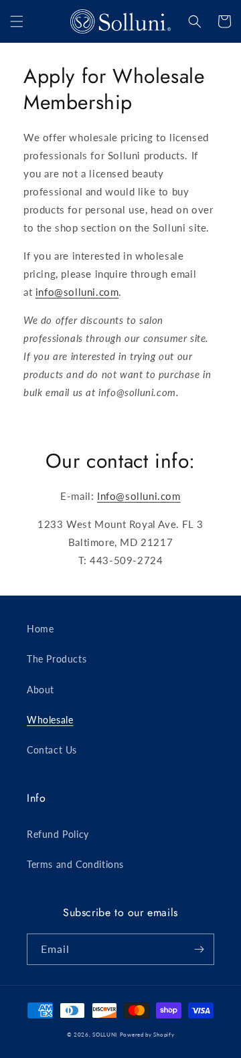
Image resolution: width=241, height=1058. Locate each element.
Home (40, 628)
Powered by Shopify (147, 1034)
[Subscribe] (199, 949)
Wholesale (50, 719)
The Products (56, 659)
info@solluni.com (77, 292)
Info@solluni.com (139, 496)
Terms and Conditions (75, 864)
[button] (16, 21)
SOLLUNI (104, 1034)
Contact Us (52, 750)
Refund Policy (58, 834)
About (40, 689)
